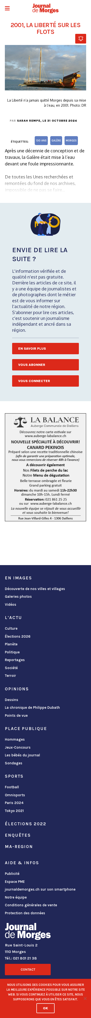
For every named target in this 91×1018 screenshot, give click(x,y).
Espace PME (15, 881)
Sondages (13, 763)
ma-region (19, 846)
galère (56, 140)
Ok (45, 1008)
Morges (71, 140)
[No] (85, 998)
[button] (7, 9)
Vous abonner (31, 365)
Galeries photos (18, 596)
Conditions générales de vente (31, 905)
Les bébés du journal (22, 755)
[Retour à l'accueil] (28, 932)
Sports (14, 776)
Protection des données (25, 913)
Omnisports (15, 795)
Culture (11, 628)
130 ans (41, 140)
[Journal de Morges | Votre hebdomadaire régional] (46, 8)
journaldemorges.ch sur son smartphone (40, 889)
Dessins (11, 700)
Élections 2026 (18, 636)
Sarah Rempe (28, 120)
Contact (28, 969)
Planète (11, 644)
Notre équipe (16, 897)
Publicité (12, 873)
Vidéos (10, 604)
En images (18, 578)
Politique (12, 652)
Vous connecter (34, 381)
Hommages (15, 739)
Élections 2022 (25, 823)
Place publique (26, 728)
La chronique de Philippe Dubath (32, 707)
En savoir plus (32, 349)
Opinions (17, 689)
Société (11, 668)
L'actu (13, 617)
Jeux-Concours (18, 747)
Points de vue (16, 715)
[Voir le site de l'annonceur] (45, 467)
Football (12, 787)
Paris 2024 (14, 803)
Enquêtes (18, 835)
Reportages (15, 660)
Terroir (10, 675)
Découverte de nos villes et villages (35, 589)
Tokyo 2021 (14, 811)
